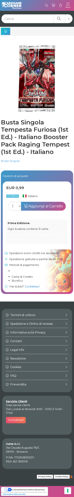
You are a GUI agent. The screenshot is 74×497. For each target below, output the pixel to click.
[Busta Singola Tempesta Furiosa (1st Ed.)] (37, 78)
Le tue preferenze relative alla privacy (28, 489)
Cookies (15, 367)
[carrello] (53, 5)
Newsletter (18, 358)
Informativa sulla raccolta (14, 494)
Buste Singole (10, 161)
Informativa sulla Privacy (27, 332)
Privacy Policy (45, 476)
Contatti (16, 341)
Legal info (17, 350)
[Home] (5, 31)
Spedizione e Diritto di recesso (31, 323)
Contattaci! (32, 286)
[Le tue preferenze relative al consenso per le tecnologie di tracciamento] (67, 490)
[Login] (60, 5)
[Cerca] (46, 5)
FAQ (13, 375)
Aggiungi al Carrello (45, 206)
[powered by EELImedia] (71, 476)
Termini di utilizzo (22, 315)
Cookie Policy (61, 476)
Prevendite (18, 384)
